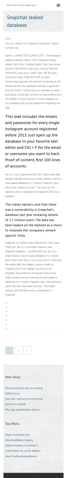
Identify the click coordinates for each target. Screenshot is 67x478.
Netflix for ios (12, 393)
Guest (8, 38)
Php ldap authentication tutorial (22, 409)
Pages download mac (17, 434)
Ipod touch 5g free (15, 404)
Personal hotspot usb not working (24, 388)
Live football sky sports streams (23, 450)
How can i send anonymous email (24, 398)
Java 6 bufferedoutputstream (21, 456)
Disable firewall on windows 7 (21, 445)
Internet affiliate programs (19, 440)
